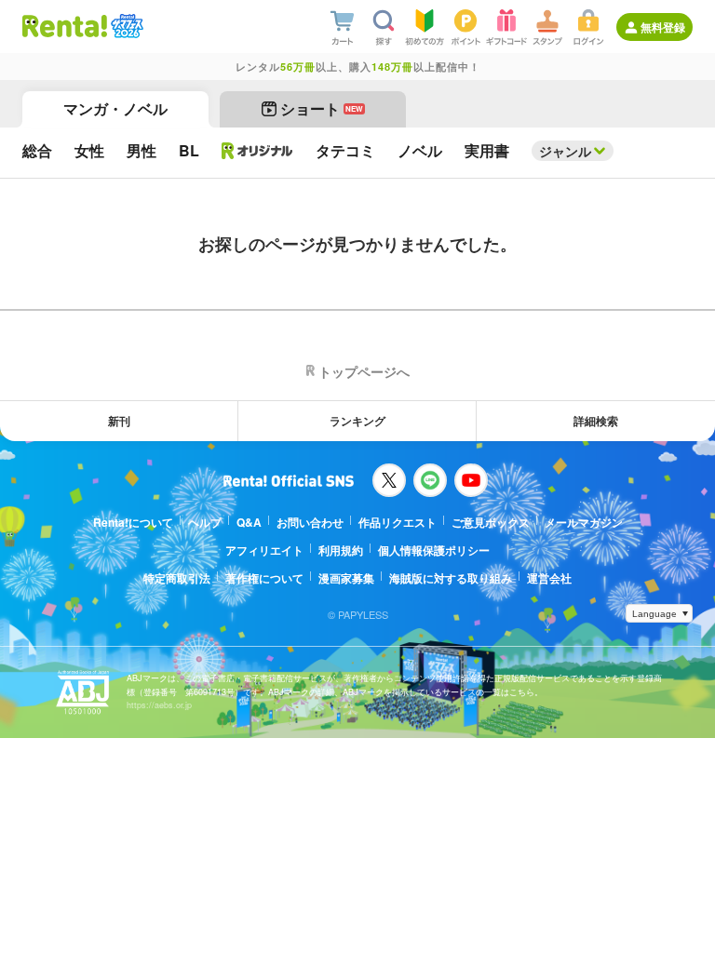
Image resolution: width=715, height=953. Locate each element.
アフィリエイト (264, 550)
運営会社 (549, 578)
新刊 (119, 420)
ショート (321, 108)
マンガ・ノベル (115, 108)
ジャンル (565, 150)
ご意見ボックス (491, 522)
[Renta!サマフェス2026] (125, 26)
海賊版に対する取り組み (450, 578)
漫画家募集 (346, 578)
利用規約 (340, 550)
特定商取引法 (176, 578)
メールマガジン (584, 522)
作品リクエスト (397, 522)
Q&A (249, 522)
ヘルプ (205, 522)
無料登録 (663, 27)
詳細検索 (595, 420)
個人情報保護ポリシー (434, 550)
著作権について (264, 578)
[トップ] (64, 26)
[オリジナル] (257, 150)
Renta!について (133, 522)
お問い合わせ (310, 522)
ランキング (357, 420)
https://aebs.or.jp (159, 705)
